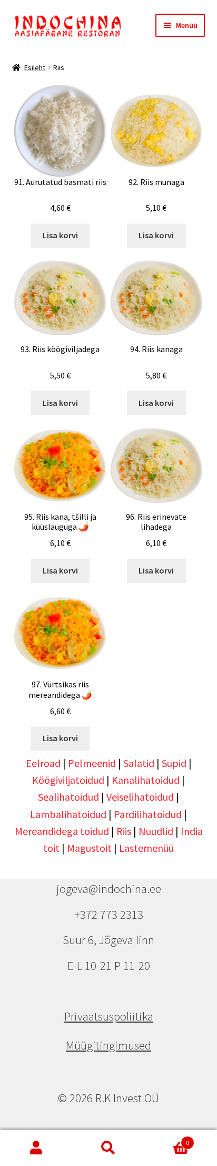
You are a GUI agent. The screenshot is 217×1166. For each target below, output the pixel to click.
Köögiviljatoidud (68, 779)
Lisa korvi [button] (60, 235)
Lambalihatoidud (68, 814)
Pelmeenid (92, 763)
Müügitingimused (108, 1045)
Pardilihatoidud (148, 814)
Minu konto (36, 1148)
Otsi (108, 1148)
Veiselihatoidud (140, 796)
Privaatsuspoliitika (108, 1016)
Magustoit (89, 847)
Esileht (34, 67)
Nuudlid (156, 831)
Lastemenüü (146, 847)
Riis (123, 831)
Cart (167, 1138)
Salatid (138, 763)
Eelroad (43, 763)
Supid (174, 763)
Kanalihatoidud (146, 779)
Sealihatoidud (68, 796)
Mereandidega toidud (62, 831)
